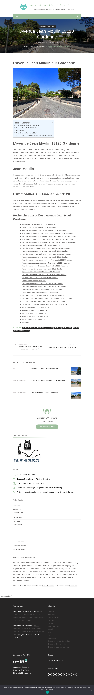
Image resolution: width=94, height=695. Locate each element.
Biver (38, 563)
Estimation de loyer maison (57, 644)
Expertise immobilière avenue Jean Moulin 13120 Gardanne (44, 287)
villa (27, 330)
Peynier (57, 569)
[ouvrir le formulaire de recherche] (78, 16)
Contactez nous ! (54, 626)
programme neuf (19, 330)
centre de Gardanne (60, 158)
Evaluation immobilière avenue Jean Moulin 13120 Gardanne (44, 275)
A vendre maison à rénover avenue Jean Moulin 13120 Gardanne (46, 248)
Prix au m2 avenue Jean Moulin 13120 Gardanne (40, 293)
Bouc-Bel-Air (18, 524)
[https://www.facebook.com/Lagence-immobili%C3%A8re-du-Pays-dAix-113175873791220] (50, 674)
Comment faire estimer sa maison (34, 281)
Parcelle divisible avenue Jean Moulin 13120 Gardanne (42, 290)
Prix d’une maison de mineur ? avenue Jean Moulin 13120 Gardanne (47, 299)
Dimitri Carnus (41, 42)
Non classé (17, 517)
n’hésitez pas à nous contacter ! (24, 209)
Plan (49, 635)
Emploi (50, 623)
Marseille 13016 (19, 512)
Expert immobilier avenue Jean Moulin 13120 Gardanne (42, 284)
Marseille (17, 509)
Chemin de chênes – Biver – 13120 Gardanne (48, 380)
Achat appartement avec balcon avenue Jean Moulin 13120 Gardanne (47, 233)
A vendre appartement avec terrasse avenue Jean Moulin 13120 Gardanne (49, 242)
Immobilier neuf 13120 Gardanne (34, 313)
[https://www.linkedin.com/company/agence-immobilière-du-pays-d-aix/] (70, 674)
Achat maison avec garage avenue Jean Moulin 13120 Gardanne (45, 251)
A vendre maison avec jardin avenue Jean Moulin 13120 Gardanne (46, 254)
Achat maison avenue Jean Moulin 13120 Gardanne (41, 245)
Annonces (51, 614)
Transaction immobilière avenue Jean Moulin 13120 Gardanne (44, 304)
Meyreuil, (16, 569)
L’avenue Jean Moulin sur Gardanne (27, 125)
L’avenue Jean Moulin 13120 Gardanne (28, 128)
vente (24, 617)
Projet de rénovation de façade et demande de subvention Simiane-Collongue (45, 492)
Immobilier (17, 505)
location (76, 327)
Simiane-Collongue (20, 545)
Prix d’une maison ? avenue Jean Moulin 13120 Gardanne (43, 296)
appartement (41, 327)
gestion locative (39, 617)
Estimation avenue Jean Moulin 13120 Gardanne (40, 278)
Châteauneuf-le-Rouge (70, 563)
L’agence (51, 611)
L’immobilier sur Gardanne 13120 (26, 133)
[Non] (92, 690)
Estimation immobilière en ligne (59, 641)
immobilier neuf (67, 327)
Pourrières (73, 586)
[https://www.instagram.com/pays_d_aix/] (75, 674)
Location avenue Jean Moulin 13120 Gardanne (39, 227)
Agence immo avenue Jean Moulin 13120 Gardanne (41, 272)
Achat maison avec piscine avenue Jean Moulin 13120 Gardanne (45, 257)
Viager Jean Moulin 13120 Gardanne (35, 307)
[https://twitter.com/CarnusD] (60, 674)
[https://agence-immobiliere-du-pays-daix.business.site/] (55, 674)
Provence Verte (19, 549)
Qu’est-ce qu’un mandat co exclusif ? (30, 483)
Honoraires (52, 638)
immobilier (57, 327)
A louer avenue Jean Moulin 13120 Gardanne (38, 224)
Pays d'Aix (51, 26)
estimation (49, 327)
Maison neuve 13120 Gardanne (33, 319)
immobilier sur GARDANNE (70, 203)
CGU (49, 632)
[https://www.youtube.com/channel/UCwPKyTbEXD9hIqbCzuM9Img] (65, 674)
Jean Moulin (20, 130)
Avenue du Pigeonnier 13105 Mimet (44, 368)
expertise (36, 614)
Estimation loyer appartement (58, 647)
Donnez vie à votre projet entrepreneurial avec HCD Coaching (39, 488)
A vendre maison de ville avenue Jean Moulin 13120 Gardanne (45, 266)
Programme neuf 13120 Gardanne (34, 310)
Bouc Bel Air (45, 563)
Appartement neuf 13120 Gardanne (35, 316)
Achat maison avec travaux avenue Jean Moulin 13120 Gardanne (46, 263)
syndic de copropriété (23, 620)
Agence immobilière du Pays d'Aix (51, 5)
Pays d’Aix (51, 620)
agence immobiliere (29, 327)
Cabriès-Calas (19, 528)
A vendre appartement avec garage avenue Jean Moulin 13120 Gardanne (49, 236)
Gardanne (42, 26)
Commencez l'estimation (46, 426)
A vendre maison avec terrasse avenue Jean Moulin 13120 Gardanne (47, 260)
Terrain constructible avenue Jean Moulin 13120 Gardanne (43, 301)
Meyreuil (30, 632)
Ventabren (17, 580)
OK (47, 692)
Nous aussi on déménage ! (26, 475)
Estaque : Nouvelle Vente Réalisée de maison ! (34, 479)
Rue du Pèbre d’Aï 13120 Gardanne (44, 393)
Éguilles (23, 566)
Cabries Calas (56, 563)
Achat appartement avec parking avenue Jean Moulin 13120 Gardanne (48, 239)
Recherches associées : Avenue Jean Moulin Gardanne (35, 135)
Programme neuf (54, 617)
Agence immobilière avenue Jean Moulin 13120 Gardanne (43, 269)
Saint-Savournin (19, 541)
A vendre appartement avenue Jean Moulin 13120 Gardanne (44, 230)
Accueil (50, 629)
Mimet (16, 537)
